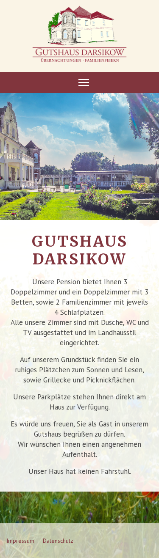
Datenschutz (58, 540)
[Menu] (83, 82)
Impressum (20, 540)
